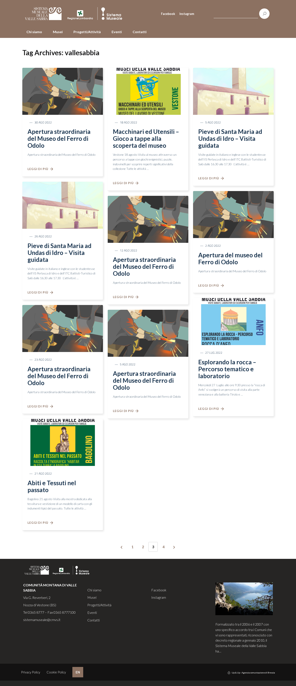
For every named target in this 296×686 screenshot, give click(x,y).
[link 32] (174, 547)
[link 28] (121, 547)
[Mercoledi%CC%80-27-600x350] (233, 321)
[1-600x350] (62, 204)
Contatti (139, 32)
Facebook (168, 14)
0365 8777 (36, 612)
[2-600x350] (62, 90)
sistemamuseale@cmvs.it (41, 620)
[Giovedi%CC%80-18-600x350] (148, 90)
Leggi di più (39, 169)
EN (78, 672)
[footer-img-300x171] (244, 598)
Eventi (117, 32)
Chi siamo (34, 32)
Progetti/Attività (87, 32)
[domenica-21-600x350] (62, 441)
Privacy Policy (30, 672)
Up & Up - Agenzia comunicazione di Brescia (253, 672)
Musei (58, 32)
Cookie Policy (56, 672)
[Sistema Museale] (75, 13)
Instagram (186, 14)
